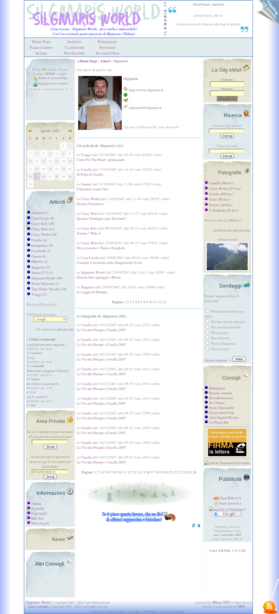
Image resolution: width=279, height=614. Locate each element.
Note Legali (40, 523)
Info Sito (37, 518)
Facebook (38, 250)
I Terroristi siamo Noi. (93, 189)
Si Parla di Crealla (90, 174)
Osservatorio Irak (221, 412)
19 (162, 472)
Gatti (213, 199)
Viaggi (36, 294)
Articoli (74, 41)
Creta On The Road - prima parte (101, 159)
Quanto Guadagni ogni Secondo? (101, 218)
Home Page (41, 41)
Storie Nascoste (42, 283)
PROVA (37, 261)
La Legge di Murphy (92, 291)
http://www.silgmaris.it (146, 89)
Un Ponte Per (218, 422)
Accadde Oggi (107, 53)
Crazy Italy (39, 223)
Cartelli (214, 183)
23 (181, 472)
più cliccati (65, 329)
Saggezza (38, 267)
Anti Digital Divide (223, 417)
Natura (214, 204)
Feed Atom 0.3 (230, 503)
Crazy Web (39, 229)
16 (148, 472)
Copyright (39, 513)
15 (143, 472)
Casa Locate (40, 218)
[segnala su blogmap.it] (227, 509)
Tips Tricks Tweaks (45, 288)
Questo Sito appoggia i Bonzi (99, 277)
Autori (41, 53)
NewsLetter (74, 53)
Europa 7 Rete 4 (89, 233)
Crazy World (40, 234)
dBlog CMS (221, 602)
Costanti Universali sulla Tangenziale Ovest (109, 262)
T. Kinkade (217, 210)
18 (157, 472)
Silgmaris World (43, 278)
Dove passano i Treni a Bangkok (101, 247)
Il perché (37, 508)
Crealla (36, 239)
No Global (217, 402)
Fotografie (107, 41)
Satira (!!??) (39, 272)
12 (160, 302)
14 (139, 472)
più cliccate (241, 230)
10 (151, 302)
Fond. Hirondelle (221, 407)
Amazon (37, 212)
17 (153, 472)
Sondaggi (107, 47)
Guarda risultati (216, 360)
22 (176, 472)
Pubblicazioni (41, 47)
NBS (241, 606)
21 (171, 472)
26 (194, 472)
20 (167, 472)
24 (185, 472)
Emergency (39, 245)
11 (155, 302)
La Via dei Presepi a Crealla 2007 (101, 329)
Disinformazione (221, 397)
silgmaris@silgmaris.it (145, 107)
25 (190, 472)
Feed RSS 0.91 (230, 498)
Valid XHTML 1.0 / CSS (227, 550)
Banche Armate (220, 392)
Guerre (36, 256)
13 (164, 302)
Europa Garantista (90, 203)
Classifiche (74, 47)
